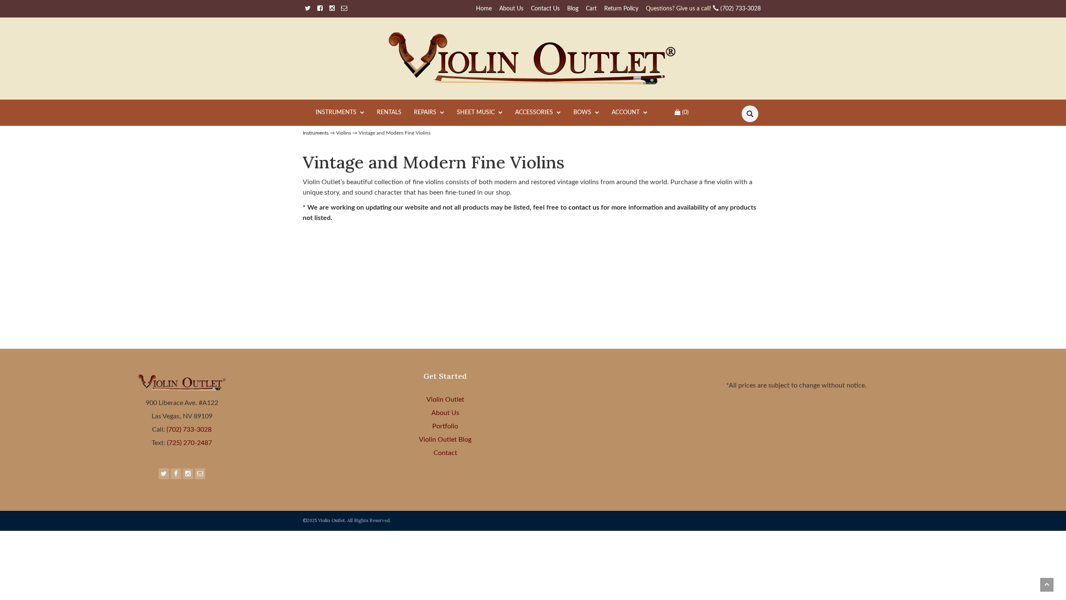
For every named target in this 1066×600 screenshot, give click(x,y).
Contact (445, 453)
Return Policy (621, 9)
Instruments (337, 112)
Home (484, 9)
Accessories (535, 112)
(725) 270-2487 (188, 443)
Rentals (389, 112)
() (685, 112)
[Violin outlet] (533, 58)
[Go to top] (1047, 585)
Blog (572, 9)
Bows (583, 112)
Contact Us (545, 9)
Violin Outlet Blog (445, 439)
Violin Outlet (445, 399)
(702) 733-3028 (703, 9)
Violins (343, 132)
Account (626, 112)
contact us (584, 207)
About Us (511, 9)
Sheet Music (476, 112)
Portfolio (445, 426)
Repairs (426, 112)
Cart (591, 9)
